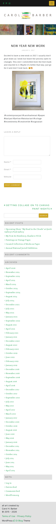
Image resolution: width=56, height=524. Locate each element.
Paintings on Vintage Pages (18, 240)
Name (7, 162)
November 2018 (13, 373)
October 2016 (11, 426)
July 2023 (10, 309)
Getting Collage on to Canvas (27, 205)
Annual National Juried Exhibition (21, 248)
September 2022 (13, 321)
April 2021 (10, 329)
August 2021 (11, 325)
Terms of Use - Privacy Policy (16, 516)
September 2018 (13, 377)
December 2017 (12, 389)
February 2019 (12, 361)
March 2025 (11, 284)
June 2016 (10, 434)
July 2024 (10, 300)
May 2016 (10, 438)
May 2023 (10, 313)
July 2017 (10, 402)
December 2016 (12, 422)
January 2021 (11, 337)
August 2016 (11, 430)
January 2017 (11, 418)
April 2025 (10, 280)
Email (7, 169)
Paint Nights (41, 208)
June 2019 (10, 357)
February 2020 (12, 349)
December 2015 (12, 446)
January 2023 (11, 317)
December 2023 (12, 305)
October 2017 (11, 394)
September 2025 (13, 276)
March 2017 (11, 414)
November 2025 (13, 272)
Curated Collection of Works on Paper (23, 244)
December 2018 (12, 369)
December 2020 (13, 341)
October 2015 (11, 454)
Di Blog (19, 520)
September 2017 (13, 398)
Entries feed (11, 487)
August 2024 (11, 296)
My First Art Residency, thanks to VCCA (23, 236)
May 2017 (10, 406)
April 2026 (10, 268)
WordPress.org (12, 495)
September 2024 (13, 292)
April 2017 (10, 410)
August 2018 (11, 381)
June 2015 (10, 462)
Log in (9, 483)
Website (7, 177)
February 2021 (12, 333)
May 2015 (10, 466)
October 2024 (12, 288)
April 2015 (10, 470)
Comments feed (13, 491)
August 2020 (11, 345)
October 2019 (11, 353)
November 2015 (12, 450)
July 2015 (10, 458)
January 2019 (11, 365)
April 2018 (10, 385)
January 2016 (11, 442)
